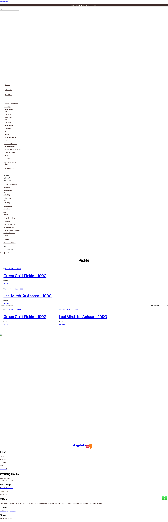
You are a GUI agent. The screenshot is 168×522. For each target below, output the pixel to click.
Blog (6, 247)
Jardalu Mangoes (9, 146)
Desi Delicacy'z (4, 1)
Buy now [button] (7, 283)
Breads (6, 134)
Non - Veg (7, 114)
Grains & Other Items (10, 144)
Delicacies (7, 141)
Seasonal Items (10, 162)
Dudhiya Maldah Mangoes (12, 149)
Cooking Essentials (10, 152)
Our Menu (7, 180)
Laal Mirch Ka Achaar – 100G (28, 296)
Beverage (7, 107)
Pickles (7, 158)
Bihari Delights (10, 137)
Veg (5, 112)
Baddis (6, 155)
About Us (7, 178)
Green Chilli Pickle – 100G (25, 275)
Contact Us (8, 249)
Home (6, 176)
